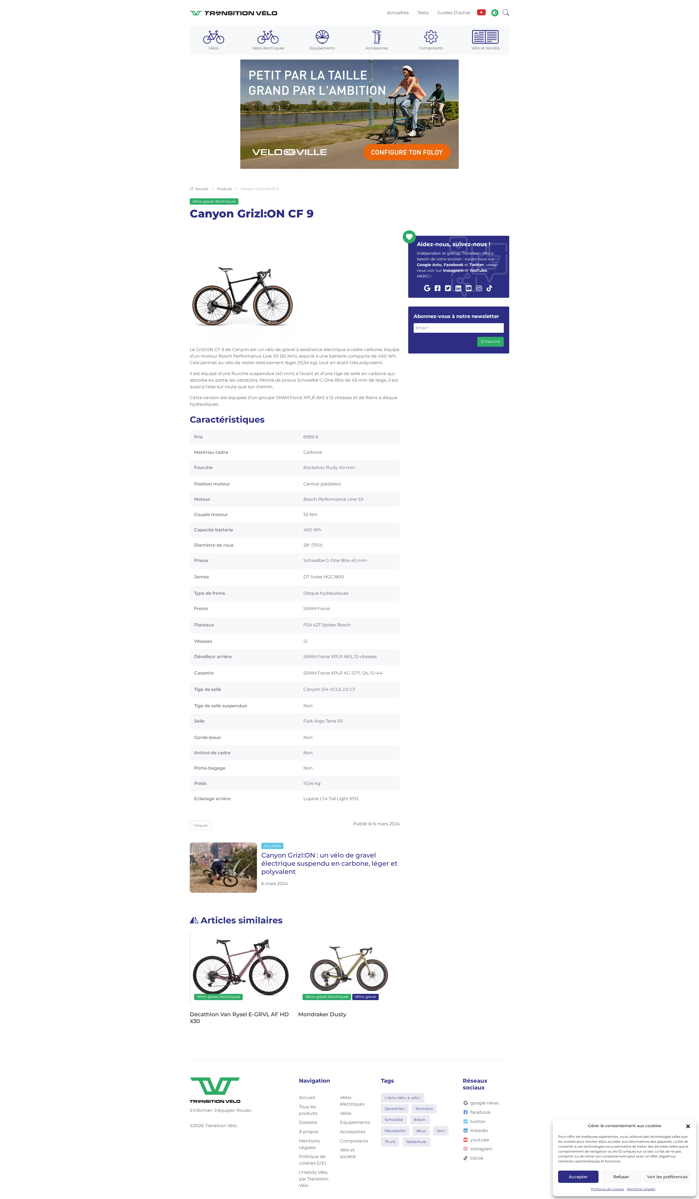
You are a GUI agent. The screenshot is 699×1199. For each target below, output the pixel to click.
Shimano (424, 1108)
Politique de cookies (607, 1189)
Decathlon (395, 1108)
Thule (390, 1141)
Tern (441, 1131)
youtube (479, 1139)
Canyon (201, 825)
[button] (688, 1126)
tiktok (477, 1158)
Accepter (578, 1176)
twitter (477, 1121)
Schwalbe (394, 1119)
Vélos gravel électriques (214, 201)
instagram (481, 1148)
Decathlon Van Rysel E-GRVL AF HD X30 (239, 1017)
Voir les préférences (667, 1176)
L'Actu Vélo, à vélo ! (403, 1097)
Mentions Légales (641, 1189)
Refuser (621, 1176)
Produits (224, 189)
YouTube (478, 270)
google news (484, 1103)
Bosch (420, 1119)
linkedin (479, 1130)
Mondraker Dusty (322, 1014)
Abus (421, 1131)
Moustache (395, 1131)
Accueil (201, 189)
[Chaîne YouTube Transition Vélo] (481, 12)
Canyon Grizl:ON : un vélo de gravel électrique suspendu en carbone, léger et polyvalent (329, 864)
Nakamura (416, 1141)
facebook (480, 1112)
